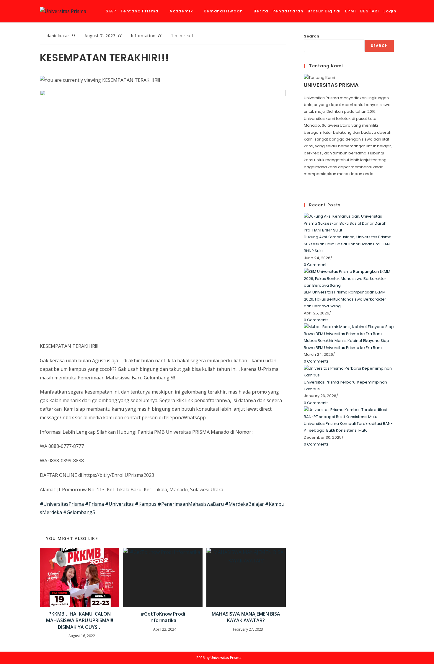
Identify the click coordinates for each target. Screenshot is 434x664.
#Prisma (94, 504)
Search (311, 36)
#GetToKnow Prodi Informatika (163, 617)
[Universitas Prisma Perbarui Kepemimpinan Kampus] (349, 371)
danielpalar (58, 35)
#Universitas (119, 504)
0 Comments (316, 264)
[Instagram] (305, 187)
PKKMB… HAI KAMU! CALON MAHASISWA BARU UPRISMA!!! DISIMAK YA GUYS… (79, 620)
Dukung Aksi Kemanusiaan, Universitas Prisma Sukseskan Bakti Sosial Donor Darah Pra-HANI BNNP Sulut (347, 244)
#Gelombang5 (79, 512)
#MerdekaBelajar (244, 504)
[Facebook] (305, 180)
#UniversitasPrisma (62, 504)
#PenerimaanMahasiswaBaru (191, 504)
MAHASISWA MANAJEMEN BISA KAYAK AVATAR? (246, 617)
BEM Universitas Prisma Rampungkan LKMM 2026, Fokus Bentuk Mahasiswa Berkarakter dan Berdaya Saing (345, 299)
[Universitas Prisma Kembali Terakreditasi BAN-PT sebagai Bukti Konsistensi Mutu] (349, 413)
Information (143, 35)
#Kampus (145, 504)
